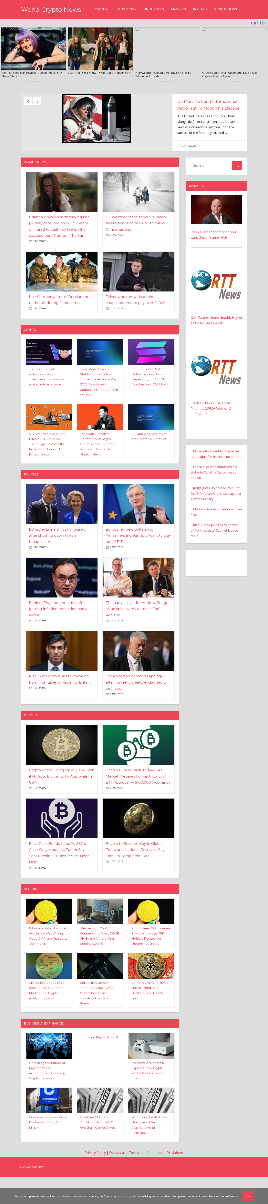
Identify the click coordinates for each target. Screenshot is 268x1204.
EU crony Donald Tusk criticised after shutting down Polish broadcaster (57, 554)
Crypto (101, 9)
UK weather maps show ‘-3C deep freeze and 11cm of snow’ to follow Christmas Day (136, 242)
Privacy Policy (95, 1171)
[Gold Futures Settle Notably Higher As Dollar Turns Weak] (216, 280)
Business (126, 9)
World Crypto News (51, 9)
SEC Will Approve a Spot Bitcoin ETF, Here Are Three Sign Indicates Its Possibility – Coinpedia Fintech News (47, 463)
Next (37, 101)
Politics (200, 9)
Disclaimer (175, 1171)
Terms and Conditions (146, 1171)
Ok (248, 1196)
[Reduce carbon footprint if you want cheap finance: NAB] (216, 217)
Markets (178, 9)
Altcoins (31, 908)
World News (225, 9)
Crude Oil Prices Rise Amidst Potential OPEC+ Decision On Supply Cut (212, 427)
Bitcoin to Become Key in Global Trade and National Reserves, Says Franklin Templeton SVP (136, 869)
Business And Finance (43, 1043)
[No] (263, 1196)
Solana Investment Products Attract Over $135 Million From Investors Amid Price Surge (96, 1012)
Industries (154, 9)
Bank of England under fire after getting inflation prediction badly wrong (58, 628)
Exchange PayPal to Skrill (99, 1056)
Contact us (117, 1171)
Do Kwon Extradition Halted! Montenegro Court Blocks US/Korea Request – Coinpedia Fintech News (97, 463)
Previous (28, 101)
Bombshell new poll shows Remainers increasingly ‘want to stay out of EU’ (138, 554)
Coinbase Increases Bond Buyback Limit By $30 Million (48, 1142)
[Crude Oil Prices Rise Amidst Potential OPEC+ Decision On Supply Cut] (216, 365)
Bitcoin (30, 734)
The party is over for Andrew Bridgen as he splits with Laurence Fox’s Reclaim (138, 628)
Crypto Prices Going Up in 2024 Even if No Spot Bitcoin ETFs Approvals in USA (61, 795)
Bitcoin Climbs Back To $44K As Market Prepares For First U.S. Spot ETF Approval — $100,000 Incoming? (138, 795)
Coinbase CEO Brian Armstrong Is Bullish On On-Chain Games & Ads (97, 1142)
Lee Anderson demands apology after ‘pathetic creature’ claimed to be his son (136, 701)
